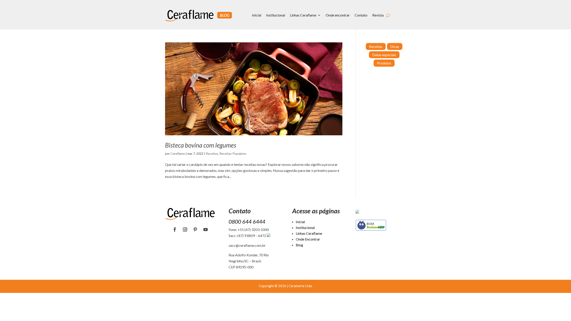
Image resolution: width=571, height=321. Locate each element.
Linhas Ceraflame (303, 15)
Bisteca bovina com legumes (200, 145)
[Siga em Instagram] (185, 229)
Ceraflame (177, 153)
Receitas (212, 153)
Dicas (394, 46)
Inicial (256, 15)
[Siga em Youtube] (205, 229)
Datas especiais (384, 55)
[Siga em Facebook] (175, 229)
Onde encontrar (338, 15)
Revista (378, 15)
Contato (361, 15)
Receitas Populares (232, 153)
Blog (299, 245)
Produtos (384, 63)
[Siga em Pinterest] (195, 229)
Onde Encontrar (308, 239)
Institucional (275, 15)
